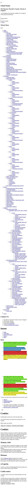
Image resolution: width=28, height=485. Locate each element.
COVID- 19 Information (11, 74)
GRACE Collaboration (11, 48)
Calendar (8, 192)
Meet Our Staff (9, 43)
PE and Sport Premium (11, 64)
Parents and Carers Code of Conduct (14, 188)
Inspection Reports (10, 63)
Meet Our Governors (11, 44)
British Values (9, 35)
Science (11, 106)
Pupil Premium (9, 67)
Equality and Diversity (11, 59)
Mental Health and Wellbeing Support (14, 194)
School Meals (9, 201)
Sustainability (12, 183)
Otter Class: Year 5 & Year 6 (15, 241)
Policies (8, 65)
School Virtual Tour (10, 51)
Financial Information (11, 60)
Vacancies (8, 55)
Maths (10, 80)
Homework (17, 218)
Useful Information (16, 231)
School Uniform (10, 202)
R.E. (10, 170)
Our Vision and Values (11, 34)
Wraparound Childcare (11, 206)
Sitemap (5, 399)
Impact (13, 84)
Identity (11, 180)
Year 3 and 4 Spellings (17, 235)
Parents (5, 187)
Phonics (11, 85)
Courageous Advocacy (11, 40)
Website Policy (6, 402)
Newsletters (9, 196)
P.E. (10, 151)
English (11, 91)
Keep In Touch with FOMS (15, 54)
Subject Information (10, 78)
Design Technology (16, 296)
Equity (10, 184)
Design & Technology (14, 123)
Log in (3, 22)
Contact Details (9, 39)
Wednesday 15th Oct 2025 (21, 256)
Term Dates (9, 205)
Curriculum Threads (10, 178)
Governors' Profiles (13, 46)
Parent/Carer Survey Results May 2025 (15, 200)
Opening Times (9, 198)
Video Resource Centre (11, 307)
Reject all (3, 425)
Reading (11, 98)
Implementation (15, 82)
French (10, 141)
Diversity (11, 179)
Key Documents (7, 56)
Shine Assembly (10, 204)
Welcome (8, 33)
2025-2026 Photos (19, 219)
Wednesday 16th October (20, 301)
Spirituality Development (12, 38)
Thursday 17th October (20, 303)
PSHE (10, 163)
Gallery (8, 308)
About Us (5, 31)
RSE (10, 157)
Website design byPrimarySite (10, 407)
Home (4, 30)
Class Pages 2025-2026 (11, 209)
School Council (9, 305)
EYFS (13, 213)
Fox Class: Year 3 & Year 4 (15, 232)
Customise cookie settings (17, 425)
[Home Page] (1, 2)
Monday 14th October (20, 299)
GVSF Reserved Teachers (12, 42)
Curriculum (6, 76)
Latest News (9, 193)
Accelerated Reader (16, 104)
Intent (13, 81)
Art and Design (12, 112)
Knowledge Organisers (20, 227)
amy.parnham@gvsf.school (12, 325)
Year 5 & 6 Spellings (16, 244)
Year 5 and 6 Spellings (17, 291)
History (11, 134)
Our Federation (9, 47)
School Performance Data (12, 70)
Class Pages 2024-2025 (11, 260)
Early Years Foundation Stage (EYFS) (15, 185)
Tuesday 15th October (20, 300)
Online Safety (12, 175)
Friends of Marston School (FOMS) (14, 52)
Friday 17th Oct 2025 (20, 258)
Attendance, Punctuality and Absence (14, 191)
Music (10, 146)
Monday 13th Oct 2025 (20, 253)
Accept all (8, 425)
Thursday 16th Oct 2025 (20, 257)
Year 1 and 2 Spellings (20, 224)
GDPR (7, 61)
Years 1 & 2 (14, 221)
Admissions (9, 57)
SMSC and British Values (12, 176)
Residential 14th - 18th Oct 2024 (19, 298)
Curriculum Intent (10, 77)
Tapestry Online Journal (20, 217)
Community (9, 50)
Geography (11, 128)
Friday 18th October (19, 304)
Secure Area (6, 309)
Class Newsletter (16, 230)
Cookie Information (7, 401)
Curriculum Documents (17, 90)
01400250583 (11, 323)
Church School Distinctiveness (13, 37)
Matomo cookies (8, 458)
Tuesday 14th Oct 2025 (20, 255)
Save (13, 483)
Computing (11, 117)
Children (5, 208)
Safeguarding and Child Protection (14, 69)
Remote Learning (10, 68)
